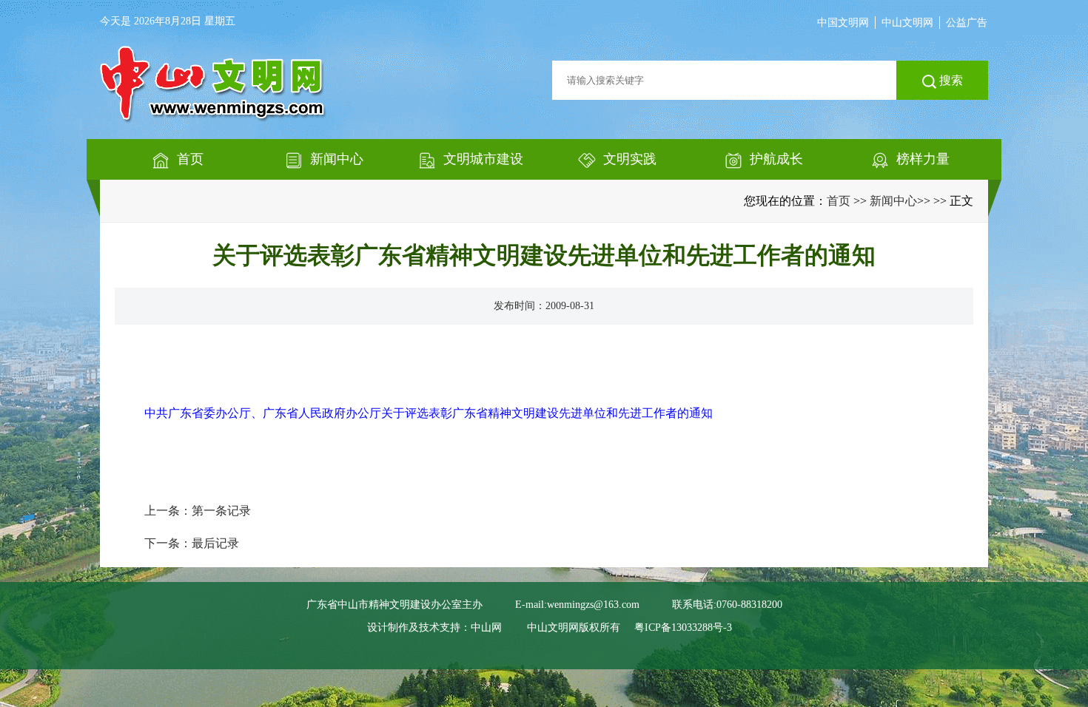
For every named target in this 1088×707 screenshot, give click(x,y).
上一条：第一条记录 (197, 510)
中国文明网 (843, 22)
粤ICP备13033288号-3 (683, 627)
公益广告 (966, 22)
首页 (838, 200)
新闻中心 (893, 200)
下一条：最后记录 (191, 543)
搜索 (949, 80)
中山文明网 (907, 22)
